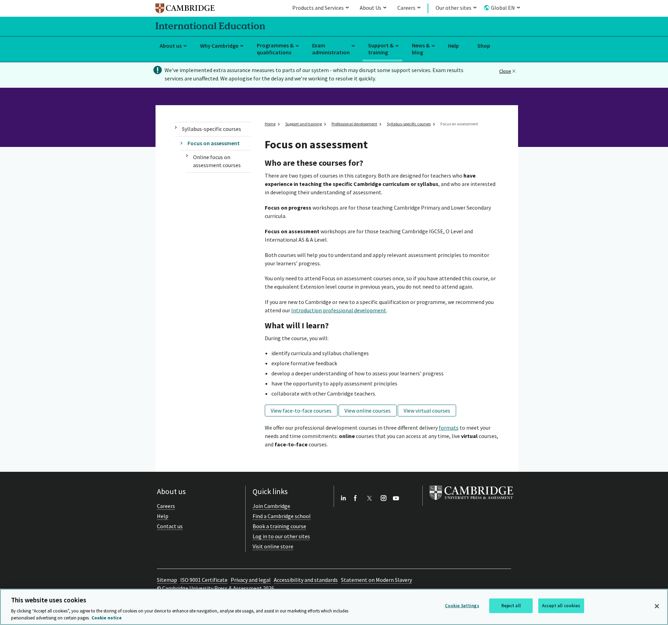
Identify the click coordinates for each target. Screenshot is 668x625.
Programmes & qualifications (275, 49)
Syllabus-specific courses (211, 128)
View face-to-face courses (301, 410)
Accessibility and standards (306, 579)
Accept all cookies (561, 606)
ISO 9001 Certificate (204, 579)
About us (171, 45)
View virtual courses (427, 410)
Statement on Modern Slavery (376, 579)
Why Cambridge (219, 45)
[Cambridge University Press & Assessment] (471, 501)
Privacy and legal (251, 579)
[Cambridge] (185, 9)
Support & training (380, 49)
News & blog (421, 49)
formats (449, 427)
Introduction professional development (338, 310)
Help (453, 45)
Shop (483, 45)
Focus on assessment (214, 143)
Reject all (511, 606)
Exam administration (331, 49)
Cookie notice (107, 618)
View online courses (367, 410)
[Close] (657, 606)
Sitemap (167, 579)
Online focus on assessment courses (217, 161)
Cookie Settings (462, 606)
